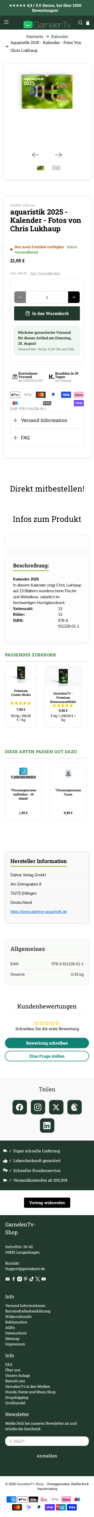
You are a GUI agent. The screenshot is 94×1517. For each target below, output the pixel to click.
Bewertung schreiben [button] (47, 1043)
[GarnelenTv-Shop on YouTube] (43, 1279)
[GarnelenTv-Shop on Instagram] (19, 1279)
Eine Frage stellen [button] (47, 1056)
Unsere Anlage (17, 1375)
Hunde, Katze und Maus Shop (30, 1391)
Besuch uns (15, 1380)
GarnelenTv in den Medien (27, 1386)
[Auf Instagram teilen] (38, 1107)
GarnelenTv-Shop (30, 1484)
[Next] (59, 155)
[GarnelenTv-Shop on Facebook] (13, 1279)
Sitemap (12, 1338)
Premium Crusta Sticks (21, 693)
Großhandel (15, 1402)
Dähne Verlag (22, 205)
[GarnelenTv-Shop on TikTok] (31, 1279)
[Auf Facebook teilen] (20, 1107)
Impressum (15, 1343)
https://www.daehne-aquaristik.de (38, 911)
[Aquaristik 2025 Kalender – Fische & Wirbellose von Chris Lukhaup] (47, 91)
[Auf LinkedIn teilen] (47, 1125)
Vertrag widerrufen (47, 1202)
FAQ (25, 437)
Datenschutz (16, 1332)
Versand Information (44, 420)
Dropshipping (16, 1397)
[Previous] (35, 155)
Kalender (59, 36)
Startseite (34, 36)
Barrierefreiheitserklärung (27, 1311)
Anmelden (47, 1455)
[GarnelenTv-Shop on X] (37, 1279)
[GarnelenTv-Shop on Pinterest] (25, 1279)
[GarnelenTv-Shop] (47, 22)
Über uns (13, 1369)
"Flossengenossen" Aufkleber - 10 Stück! (23, 794)
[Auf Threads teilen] (74, 1107)
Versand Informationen (25, 1305)
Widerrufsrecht (18, 1316)
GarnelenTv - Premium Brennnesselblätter (63, 697)
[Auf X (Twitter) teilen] (56, 1107)
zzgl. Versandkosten (45, 273)
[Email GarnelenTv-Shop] (7, 1279)
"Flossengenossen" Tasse (68, 792)
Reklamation (16, 1321)
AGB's (10, 1327)
